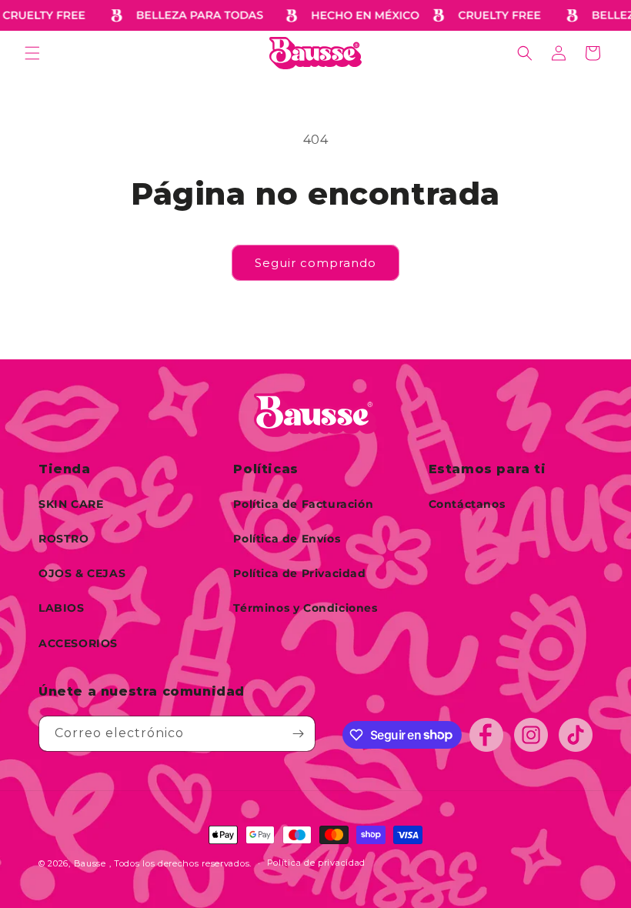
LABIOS (61, 608)
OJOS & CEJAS (81, 573)
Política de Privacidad (299, 573)
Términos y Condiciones (305, 608)
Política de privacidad (316, 862)
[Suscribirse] (298, 734)
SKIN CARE (70, 504)
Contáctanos (467, 504)
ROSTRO (63, 539)
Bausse (90, 863)
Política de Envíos (286, 539)
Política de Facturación (303, 504)
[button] (32, 53)
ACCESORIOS (78, 643)
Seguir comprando (315, 262)
